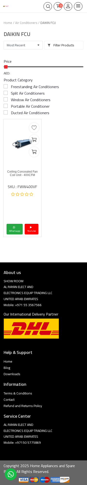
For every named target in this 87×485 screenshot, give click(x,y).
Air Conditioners (26, 23)
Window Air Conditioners (31, 99)
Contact (9, 399)
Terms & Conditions (18, 393)
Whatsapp (14, 231)
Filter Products (63, 45)
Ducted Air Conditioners (30, 112)
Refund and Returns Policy (23, 406)
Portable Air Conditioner (30, 106)
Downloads (12, 374)
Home (8, 23)
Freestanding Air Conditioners (35, 86)
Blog (7, 368)
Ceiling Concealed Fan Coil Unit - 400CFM (22, 173)
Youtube (31, 231)
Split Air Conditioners (28, 93)
